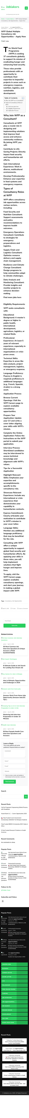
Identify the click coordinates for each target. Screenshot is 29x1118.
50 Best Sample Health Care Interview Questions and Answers (13, 733)
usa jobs (11, 28)
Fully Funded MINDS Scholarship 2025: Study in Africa (14, 1067)
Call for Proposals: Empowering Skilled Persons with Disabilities (14, 1042)
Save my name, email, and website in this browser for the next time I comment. (15, 776)
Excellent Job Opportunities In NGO (16, 957)
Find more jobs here (13, 106)
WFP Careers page (12, 577)
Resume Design (7, 1010)
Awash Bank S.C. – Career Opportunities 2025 (14, 813)
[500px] (2, 901)
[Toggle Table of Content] (22, 98)
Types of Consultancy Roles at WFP (14, 103)
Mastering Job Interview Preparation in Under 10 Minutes (11, 717)
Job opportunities (11, 202)
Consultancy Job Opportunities (13, 601)
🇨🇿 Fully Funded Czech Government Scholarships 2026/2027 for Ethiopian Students (17, 867)
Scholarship (17, 863)
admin (4, 644)
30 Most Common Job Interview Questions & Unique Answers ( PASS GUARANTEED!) (14, 650)
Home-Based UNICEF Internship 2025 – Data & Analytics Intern (14, 1084)
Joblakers (12, 7)
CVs (3, 981)
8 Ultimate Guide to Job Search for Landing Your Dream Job (14, 667)
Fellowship (11, 863)
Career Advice (4, 27)
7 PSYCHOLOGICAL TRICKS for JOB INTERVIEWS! (17, 856)
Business (5, 968)
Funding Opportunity (6, 994)
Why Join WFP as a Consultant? (14, 100)
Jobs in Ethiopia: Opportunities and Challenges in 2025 (14, 682)
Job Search (4, 28)
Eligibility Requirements (14, 108)
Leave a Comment (23, 608)
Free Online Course (8, 989)
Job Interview (11, 852)
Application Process (13, 110)
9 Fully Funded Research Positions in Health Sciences (14, 1076)
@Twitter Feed (5, 890)
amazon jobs (6, 964)
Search (3, 791)
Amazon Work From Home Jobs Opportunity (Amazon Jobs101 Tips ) (14, 697)
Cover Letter (6, 977)
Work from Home (19, 28)
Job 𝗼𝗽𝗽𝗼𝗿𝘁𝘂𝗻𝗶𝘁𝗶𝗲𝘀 (15, 27)
